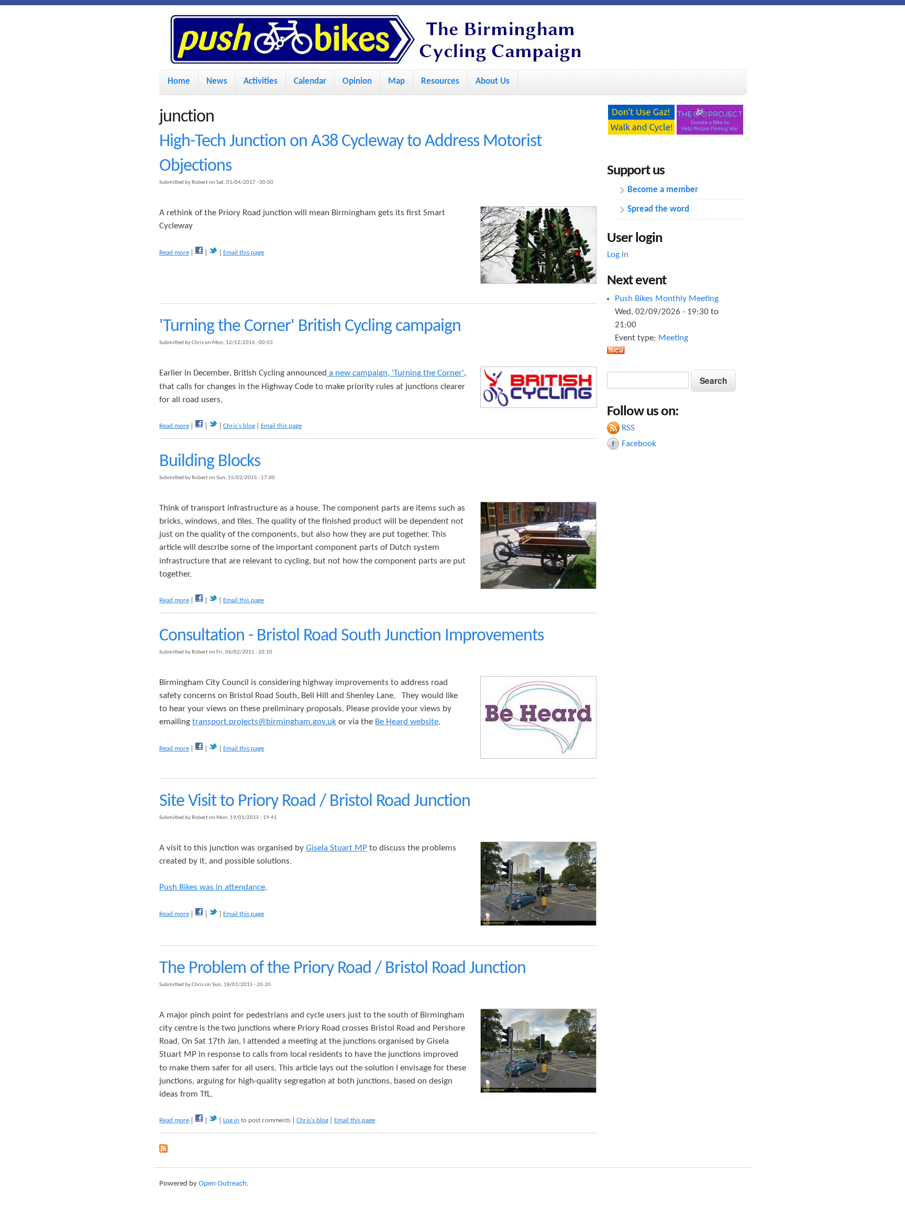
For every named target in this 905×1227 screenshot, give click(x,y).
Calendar (310, 81)
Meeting (673, 338)
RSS (628, 428)
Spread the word (658, 209)
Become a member (662, 189)
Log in (231, 1120)
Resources (440, 81)
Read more (174, 252)
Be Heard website (406, 721)
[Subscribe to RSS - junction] (163, 1150)
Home (179, 81)
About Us (493, 81)
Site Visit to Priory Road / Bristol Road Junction (314, 801)
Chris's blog (239, 426)
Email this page (243, 252)
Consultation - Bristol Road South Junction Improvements (351, 636)
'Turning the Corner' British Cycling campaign (310, 326)
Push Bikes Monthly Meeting (667, 298)
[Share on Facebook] (199, 252)
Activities (261, 81)
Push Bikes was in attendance (212, 887)
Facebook (639, 443)
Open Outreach (222, 1184)
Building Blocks (209, 461)
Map (396, 81)
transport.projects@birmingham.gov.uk (264, 721)
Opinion (357, 81)
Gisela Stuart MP (336, 848)
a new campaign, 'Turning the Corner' (395, 373)
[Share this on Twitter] (213, 252)
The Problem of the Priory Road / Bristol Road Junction (342, 968)
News (216, 81)
